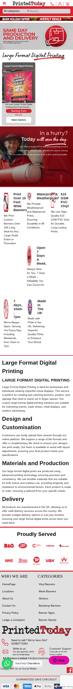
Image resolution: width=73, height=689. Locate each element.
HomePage (9, 584)
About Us (7, 598)
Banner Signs (47, 612)
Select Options (18, 120)
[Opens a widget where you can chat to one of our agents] (59, 660)
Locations (8, 591)
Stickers (43, 598)
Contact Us (8, 605)
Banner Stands (47, 619)
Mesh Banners (47, 591)
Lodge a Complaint (13, 619)
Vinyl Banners (47, 584)
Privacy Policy (10, 612)
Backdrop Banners (50, 605)
